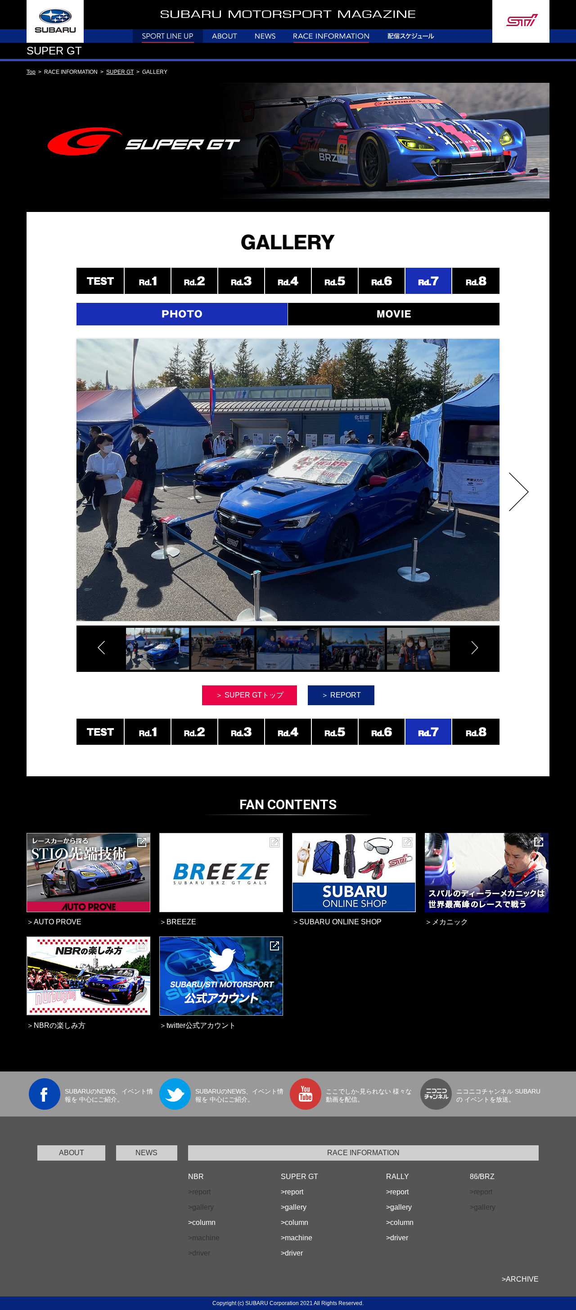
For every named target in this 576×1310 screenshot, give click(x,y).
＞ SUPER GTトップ (250, 695)
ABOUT (71, 1153)
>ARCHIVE (520, 1279)
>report (292, 1192)
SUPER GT (120, 72)
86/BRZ (482, 1176)
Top (31, 72)
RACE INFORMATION (363, 1153)
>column (202, 1222)
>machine (296, 1238)
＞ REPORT (341, 695)
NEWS (146, 1153)
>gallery (293, 1207)
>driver (292, 1253)
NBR (196, 1176)
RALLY (397, 1176)
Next (519, 492)
